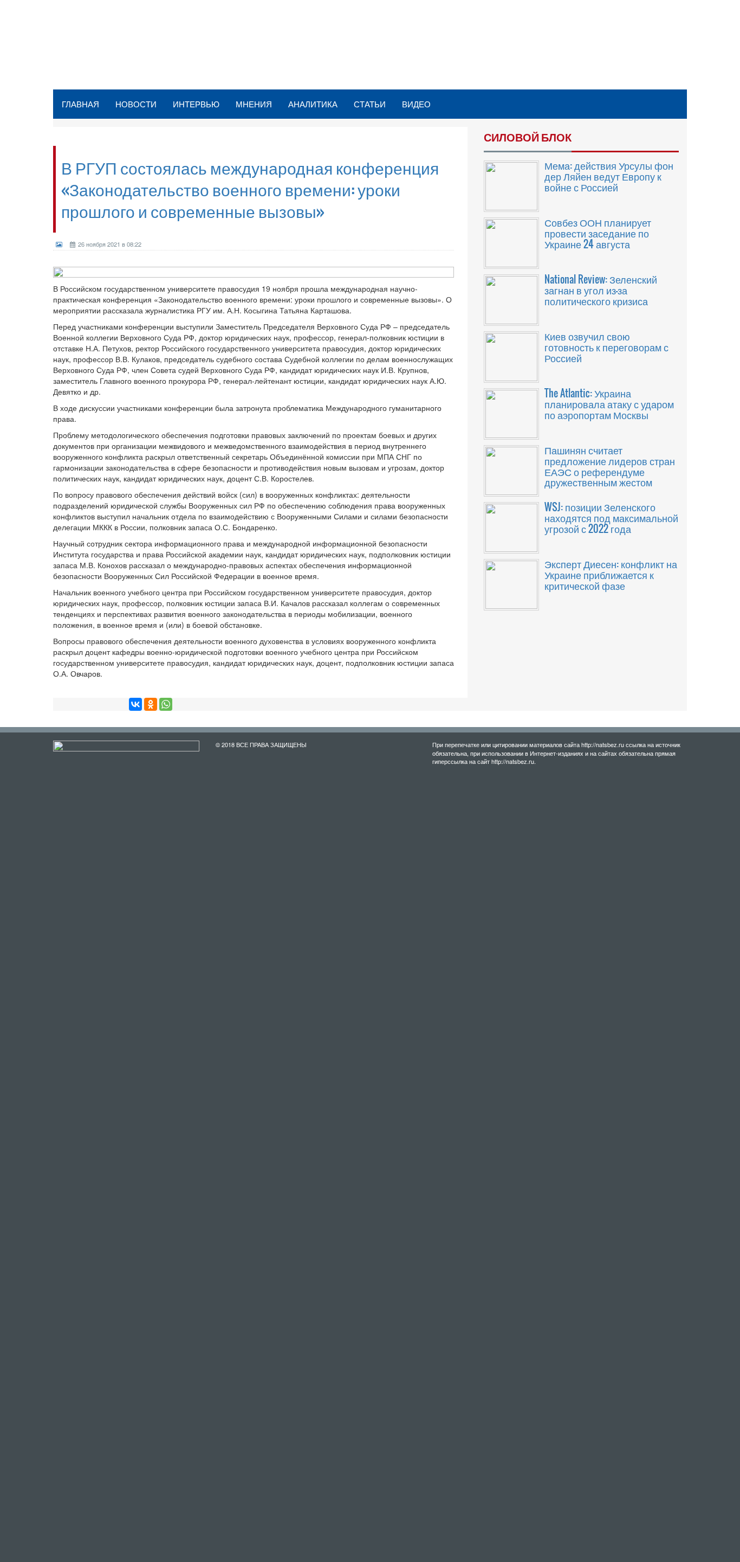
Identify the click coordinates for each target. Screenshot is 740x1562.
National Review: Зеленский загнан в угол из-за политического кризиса (600, 290)
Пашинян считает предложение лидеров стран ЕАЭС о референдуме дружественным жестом (609, 466)
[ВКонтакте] (135, 704)
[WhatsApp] (165, 704)
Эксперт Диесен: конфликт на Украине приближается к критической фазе (610, 575)
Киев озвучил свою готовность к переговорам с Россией (606, 347)
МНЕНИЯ (254, 104)
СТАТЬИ (370, 104)
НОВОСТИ (136, 104)
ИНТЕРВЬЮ (196, 104)
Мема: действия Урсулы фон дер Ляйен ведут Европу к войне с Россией (608, 176)
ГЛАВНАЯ (80, 104)
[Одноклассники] (150, 704)
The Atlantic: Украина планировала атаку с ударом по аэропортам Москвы (609, 404)
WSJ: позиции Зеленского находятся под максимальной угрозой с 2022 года (611, 518)
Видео (416, 104)
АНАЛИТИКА (312, 104)
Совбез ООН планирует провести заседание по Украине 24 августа (597, 233)
